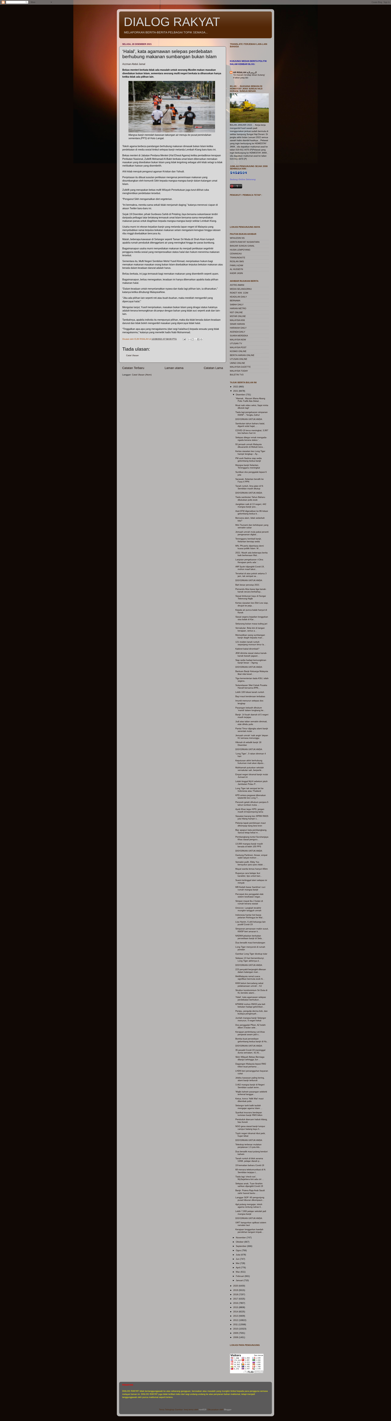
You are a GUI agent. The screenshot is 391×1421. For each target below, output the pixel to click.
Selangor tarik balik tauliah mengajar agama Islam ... (248, 1106)
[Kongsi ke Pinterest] (201, 339)
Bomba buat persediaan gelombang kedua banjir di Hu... (252, 1040)
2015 (236, 1307)
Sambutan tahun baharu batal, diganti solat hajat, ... (250, 424)
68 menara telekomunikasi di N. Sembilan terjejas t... (250, 1170)
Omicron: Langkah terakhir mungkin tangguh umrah (248, 909)
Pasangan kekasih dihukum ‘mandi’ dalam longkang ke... (250, 708)
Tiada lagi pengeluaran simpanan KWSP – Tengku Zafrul (251, 413)
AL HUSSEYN (236, 269)
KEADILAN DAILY (238, 297)
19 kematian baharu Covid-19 (249, 1165)
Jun (238, 1259)
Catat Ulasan (132, 355)
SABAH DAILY (236, 304)
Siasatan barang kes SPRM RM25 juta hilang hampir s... (251, 817)
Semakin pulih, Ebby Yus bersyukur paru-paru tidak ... (250, 863)
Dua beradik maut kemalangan (250, 942)
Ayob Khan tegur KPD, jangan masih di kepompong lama (249, 810)
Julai (238, 1254)
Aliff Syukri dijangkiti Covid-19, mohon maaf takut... (249, 567)
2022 (236, 386)
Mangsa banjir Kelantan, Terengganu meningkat (247, 466)
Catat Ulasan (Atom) (142, 374)
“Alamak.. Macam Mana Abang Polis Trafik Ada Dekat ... (250, 399)
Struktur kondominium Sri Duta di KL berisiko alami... (251, 991)
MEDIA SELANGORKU (241, 289)
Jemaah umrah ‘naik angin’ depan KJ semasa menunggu (251, 736)
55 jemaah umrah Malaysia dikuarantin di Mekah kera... (250, 445)
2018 (236, 1294)
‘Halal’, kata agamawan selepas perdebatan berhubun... (250, 998)
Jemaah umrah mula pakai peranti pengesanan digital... (252, 533)
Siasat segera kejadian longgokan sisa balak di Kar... (251, 618)
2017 (236, 1298)
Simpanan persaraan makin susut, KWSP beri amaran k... (252, 929)
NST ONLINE (236, 312)
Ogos (239, 1250)
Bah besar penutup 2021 (247, 585)
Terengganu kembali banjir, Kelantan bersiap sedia (248, 540)
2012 (236, 1320)
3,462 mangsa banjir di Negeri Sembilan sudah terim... (250, 1085)
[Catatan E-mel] (184, 339)
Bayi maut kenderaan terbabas (250, 696)
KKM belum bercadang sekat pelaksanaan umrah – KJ (249, 984)
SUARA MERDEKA (239, 335)
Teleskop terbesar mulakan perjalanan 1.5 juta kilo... (248, 1145)
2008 (236, 1337)
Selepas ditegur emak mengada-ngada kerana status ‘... (251, 438)
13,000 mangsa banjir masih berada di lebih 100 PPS (249, 845)
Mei (238, 1263)
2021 (236, 391)
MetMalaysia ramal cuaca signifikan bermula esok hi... (250, 977)
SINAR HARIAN (237, 324)
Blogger (227, 1409)
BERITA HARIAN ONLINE (242, 355)
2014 (236, 1311)
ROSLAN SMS (237, 261)
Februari (240, 1276)
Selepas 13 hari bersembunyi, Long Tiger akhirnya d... (249, 959)
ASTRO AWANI (237, 285)
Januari (240, 1280)
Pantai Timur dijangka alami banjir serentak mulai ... (251, 729)
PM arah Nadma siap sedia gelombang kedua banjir (248, 459)
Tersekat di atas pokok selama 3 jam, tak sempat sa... (251, 574)
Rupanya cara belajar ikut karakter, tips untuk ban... (248, 874)
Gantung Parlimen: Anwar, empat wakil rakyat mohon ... (251, 856)
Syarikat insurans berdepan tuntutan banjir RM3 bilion (248, 1113)
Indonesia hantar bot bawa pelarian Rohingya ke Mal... (249, 916)
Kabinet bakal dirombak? (247, 649)
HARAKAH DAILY (238, 328)
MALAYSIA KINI (237, 320)
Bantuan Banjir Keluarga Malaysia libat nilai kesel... (251, 672)
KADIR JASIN (236, 273)
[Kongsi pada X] (195, 339)
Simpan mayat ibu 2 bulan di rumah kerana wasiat (249, 902)
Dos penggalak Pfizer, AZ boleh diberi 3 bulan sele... (250, 1026)
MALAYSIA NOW (238, 339)
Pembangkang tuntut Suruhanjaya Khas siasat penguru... (251, 838)
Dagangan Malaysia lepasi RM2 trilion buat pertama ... (250, 1065)
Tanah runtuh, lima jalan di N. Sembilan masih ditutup (249, 487)
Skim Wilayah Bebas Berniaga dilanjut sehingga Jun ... (249, 1058)
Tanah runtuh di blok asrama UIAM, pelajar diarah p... (249, 1159)
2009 (236, 1333)
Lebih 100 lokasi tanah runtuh (249, 692)
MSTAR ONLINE (238, 316)
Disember (241, 394)
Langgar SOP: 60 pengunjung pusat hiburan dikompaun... (249, 1198)
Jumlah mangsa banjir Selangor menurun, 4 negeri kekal (250, 1019)
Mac (238, 1272)
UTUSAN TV (236, 343)
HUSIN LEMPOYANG (240, 250)
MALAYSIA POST (238, 347)
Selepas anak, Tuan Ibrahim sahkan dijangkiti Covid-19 (249, 1184)
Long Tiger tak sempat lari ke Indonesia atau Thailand (249, 789)
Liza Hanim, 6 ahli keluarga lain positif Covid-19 (250, 923)
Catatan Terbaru (133, 368)
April (238, 1267)
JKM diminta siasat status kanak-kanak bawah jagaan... (251, 654)
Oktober (240, 1242)
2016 (236, 1303)
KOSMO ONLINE (238, 351)
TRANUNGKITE (237, 257)
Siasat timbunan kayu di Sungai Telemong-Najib (250, 597)
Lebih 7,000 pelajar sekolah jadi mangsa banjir (250, 1212)
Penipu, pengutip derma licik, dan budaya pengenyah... (251, 1012)
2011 (235, 1324)
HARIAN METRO (238, 308)
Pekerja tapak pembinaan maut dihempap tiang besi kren (250, 824)
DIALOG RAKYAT (172, 22)
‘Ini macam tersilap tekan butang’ (249, 75)
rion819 (202, 1409)
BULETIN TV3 (236, 374)
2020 (236, 1285)
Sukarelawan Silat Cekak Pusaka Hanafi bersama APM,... (251, 686)
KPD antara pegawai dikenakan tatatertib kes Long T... (250, 796)
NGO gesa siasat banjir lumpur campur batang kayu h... (250, 1127)
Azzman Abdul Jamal (133, 64)
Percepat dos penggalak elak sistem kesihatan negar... (249, 895)
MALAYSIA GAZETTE (240, 367)
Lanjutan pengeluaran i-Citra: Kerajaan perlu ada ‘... (249, 560)
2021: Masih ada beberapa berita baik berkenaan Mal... (251, 553)
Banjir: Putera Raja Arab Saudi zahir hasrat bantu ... (250, 1191)
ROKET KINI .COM (239, 293)
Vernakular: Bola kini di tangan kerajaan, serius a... (250, 629)
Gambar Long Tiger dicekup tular (251, 954)
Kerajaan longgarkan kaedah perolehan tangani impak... (249, 1230)
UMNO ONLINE (237, 363)
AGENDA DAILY (237, 332)
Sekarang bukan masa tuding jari (251, 623)
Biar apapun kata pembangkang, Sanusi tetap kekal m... (251, 831)
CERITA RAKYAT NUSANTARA (244, 242)
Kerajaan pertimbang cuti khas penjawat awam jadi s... (250, 1033)
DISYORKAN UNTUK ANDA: (249, 419)
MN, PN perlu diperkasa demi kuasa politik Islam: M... (249, 547)
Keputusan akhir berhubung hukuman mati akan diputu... (250, 761)
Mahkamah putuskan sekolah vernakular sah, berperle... (249, 768)
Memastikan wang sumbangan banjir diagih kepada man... (250, 636)
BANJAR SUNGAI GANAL (242, 246)
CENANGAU (236, 253)
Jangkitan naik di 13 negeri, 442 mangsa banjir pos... (250, 505)
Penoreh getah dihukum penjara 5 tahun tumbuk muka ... (251, 803)
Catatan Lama (213, 368)
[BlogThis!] (192, 339)
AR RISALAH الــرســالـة (245, 72)
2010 (236, 1328)
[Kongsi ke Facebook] (198, 339)
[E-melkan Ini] (189, 339)
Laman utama (174, 368)
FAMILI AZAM (236, 265)
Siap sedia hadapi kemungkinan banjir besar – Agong (250, 661)
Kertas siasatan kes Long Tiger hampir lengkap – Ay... (250, 452)
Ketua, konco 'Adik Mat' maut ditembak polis (249, 1099)
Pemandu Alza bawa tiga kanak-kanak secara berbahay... (250, 590)
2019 (236, 1290)
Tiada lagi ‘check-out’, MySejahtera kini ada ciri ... (249, 1177)
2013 (236, 1316)
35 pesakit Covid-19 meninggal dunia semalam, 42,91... (250, 1051)
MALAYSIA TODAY (239, 371)
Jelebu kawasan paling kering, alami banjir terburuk (250, 1079)
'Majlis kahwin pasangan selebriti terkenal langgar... (251, 1092)
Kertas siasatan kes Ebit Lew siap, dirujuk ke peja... (251, 604)
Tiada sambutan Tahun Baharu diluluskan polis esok (250, 498)
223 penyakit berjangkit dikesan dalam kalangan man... (250, 970)
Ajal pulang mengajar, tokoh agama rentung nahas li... (248, 1205)
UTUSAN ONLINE (238, 359)
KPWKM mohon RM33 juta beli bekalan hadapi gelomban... (250, 1005)
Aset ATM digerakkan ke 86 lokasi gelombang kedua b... (251, 512)
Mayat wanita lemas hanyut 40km (251, 869)
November (241, 1237)
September (241, 1246)
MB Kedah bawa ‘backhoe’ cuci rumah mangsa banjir (250, 888)
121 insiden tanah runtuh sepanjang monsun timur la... (250, 643)
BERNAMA (235, 300)
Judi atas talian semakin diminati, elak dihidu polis (251, 722)
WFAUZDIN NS (237, 238)
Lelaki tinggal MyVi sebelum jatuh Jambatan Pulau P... (251, 782)
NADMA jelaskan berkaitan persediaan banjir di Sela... (249, 937)
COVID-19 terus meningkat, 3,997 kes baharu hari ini (251, 431)
